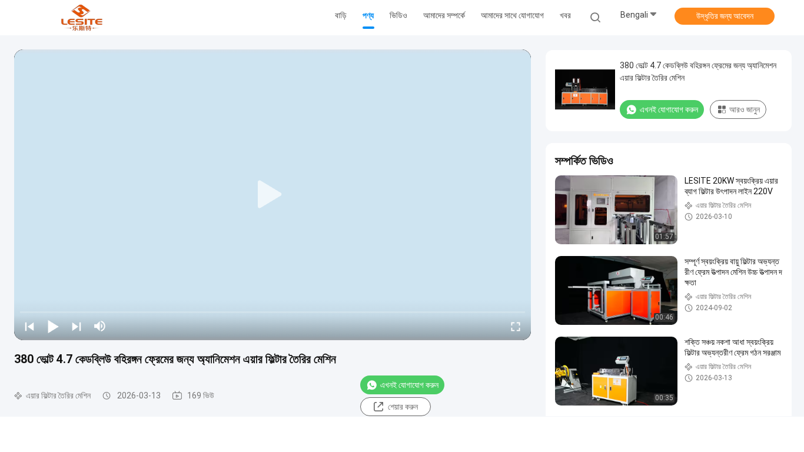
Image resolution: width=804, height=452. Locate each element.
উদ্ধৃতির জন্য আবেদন (724, 16)
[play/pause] (53, 326)
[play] (272, 195)
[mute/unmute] (100, 326)
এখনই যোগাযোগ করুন (409, 385)
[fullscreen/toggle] (515, 326)
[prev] (29, 326)
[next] (76, 326)
